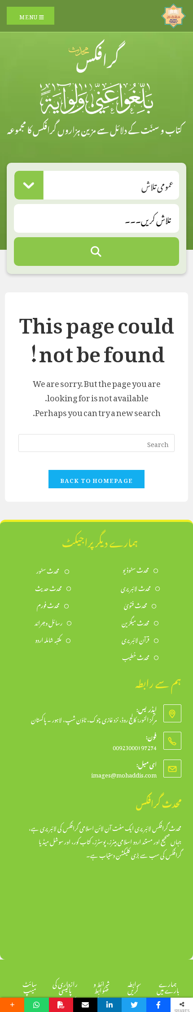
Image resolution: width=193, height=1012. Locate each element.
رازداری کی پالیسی (65, 986)
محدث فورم (48, 604)
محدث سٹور (48, 570)
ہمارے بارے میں (168, 986)
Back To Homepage (96, 479)
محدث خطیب (135, 656)
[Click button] (96, 251)
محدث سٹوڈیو (136, 569)
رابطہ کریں (133, 986)
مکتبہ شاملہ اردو (48, 639)
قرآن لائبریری (135, 639)
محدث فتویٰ (135, 604)
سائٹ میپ (29, 986)
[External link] (173, 13)
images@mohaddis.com (124, 773)
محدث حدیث (48, 587)
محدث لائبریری (136, 587)
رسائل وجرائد (48, 622)
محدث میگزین (135, 622)
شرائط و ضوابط (101, 986)
